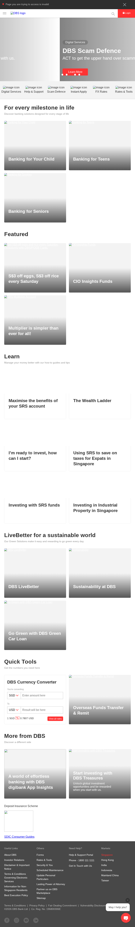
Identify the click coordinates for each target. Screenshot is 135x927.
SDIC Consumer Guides (19, 836)
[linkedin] (35, 920)
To (8, 704)
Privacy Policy (37, 905)
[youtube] (26, 920)
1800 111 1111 (86, 860)
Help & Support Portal (81, 854)
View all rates (55, 719)
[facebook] (6, 920)
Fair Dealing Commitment (62, 905)
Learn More (15, 71)
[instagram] (16, 920)
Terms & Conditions (15, 905)
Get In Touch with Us (80, 865)
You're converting (15, 689)
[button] (125, 4)
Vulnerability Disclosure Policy (96, 905)
